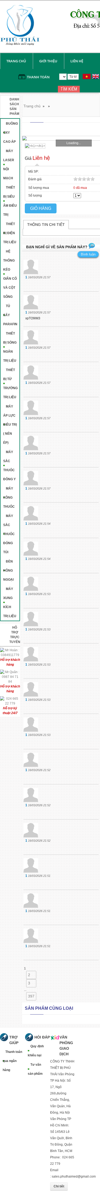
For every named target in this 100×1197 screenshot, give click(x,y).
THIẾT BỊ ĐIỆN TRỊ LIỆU (9, 233)
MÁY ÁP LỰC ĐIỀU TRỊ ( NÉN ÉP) (10, 425)
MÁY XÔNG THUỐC (9, 497)
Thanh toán (38, 77)
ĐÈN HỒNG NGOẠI (8, 570)
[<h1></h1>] (33, 146)
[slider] (84, 179)
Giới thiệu (48, 61)
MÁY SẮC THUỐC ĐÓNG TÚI (9, 534)
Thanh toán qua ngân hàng (12, 1061)
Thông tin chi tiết (46, 224)
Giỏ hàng (40, 208)
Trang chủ (16, 61)
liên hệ (76, 61)
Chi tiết (59, 1186)
